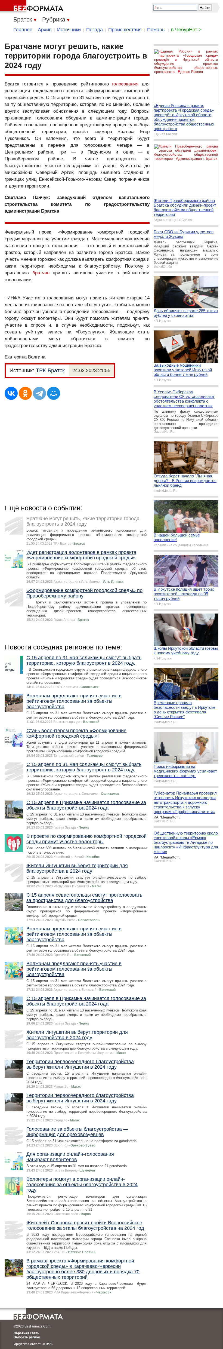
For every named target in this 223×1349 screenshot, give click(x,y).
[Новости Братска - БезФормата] (32, 7)
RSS (49, 1344)
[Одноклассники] (25, 393)
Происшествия (125, 29)
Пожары (156, 29)
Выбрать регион (27, 1337)
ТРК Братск (50, 370)
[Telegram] (39, 393)
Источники (69, 29)
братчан (40, 272)
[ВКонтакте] (11, 393)
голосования (125, 84)
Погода (94, 29)
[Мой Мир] (53, 393)
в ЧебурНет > (186, 29)
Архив (45, 29)
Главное (22, 29)
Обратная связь (26, 1333)
